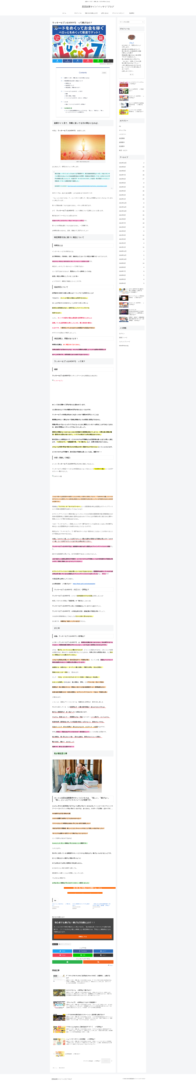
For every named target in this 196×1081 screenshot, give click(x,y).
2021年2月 (131, 243)
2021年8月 (131, 219)
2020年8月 (131, 267)
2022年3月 (131, 191)
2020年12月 (131, 251)
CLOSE (104, 72)
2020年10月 (131, 259)
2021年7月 (131, 223)
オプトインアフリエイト (65, 944)
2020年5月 (131, 279)
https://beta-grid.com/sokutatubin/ (84, 584)
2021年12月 (131, 203)
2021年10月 (131, 211)
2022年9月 (131, 167)
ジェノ (131, 43)
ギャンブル (122, 130)
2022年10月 (131, 163)
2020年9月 (131, 263)
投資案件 (122, 146)
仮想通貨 (122, 138)
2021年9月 (131, 215)
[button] (108, 61)
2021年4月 (131, 235)
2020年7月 (131, 271)
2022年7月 (131, 175)
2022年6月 (131, 179)
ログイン (122, 333)
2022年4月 (131, 187)
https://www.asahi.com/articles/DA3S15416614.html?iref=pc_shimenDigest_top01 (87, 186)
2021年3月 (131, 239)
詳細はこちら (83, 936)
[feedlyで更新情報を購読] (67, 962)
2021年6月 (131, 227)
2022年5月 (131, 183)
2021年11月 (131, 207)
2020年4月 (131, 283)
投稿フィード (123, 337)
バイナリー (122, 134)
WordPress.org (123, 345)
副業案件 (56, 944)
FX (120, 126)
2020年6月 (131, 275)
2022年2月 (131, 195)
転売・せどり (123, 150)
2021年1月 (131, 247)
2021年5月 (131, 231)
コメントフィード (124, 341)
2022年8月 (131, 171)
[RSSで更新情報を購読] (98, 962)
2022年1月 (131, 199)
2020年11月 (131, 255)
